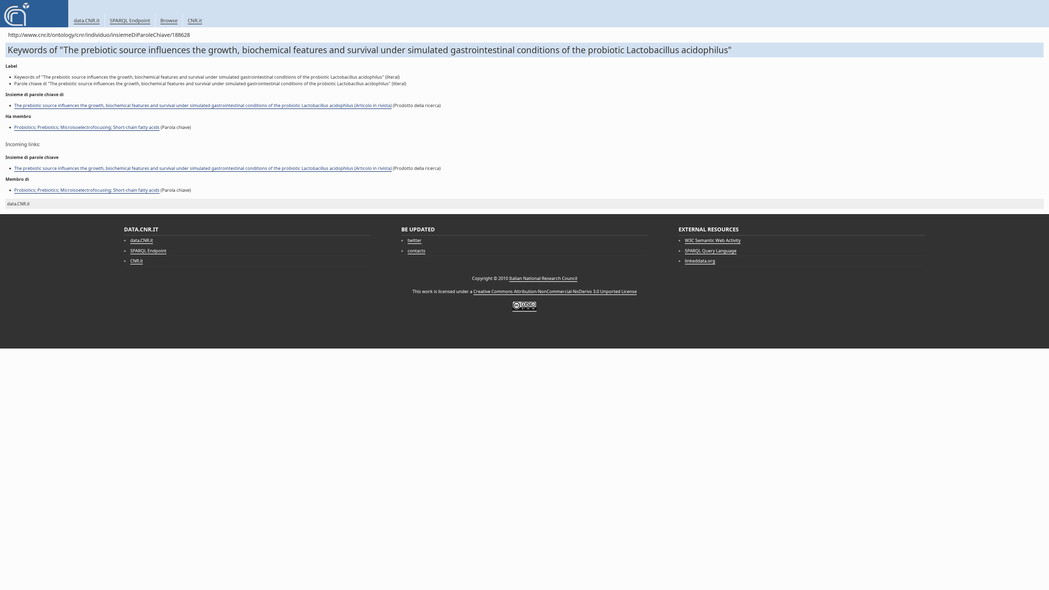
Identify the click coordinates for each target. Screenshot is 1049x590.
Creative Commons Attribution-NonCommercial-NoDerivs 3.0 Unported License (555, 291)
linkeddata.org (700, 261)
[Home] (34, 13)
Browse (169, 20)
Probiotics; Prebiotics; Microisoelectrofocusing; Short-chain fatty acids (87, 127)
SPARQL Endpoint (130, 20)
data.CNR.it (87, 20)
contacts (416, 251)
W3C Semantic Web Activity (713, 240)
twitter (415, 240)
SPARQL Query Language (710, 251)
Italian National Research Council (543, 278)
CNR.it (195, 20)
